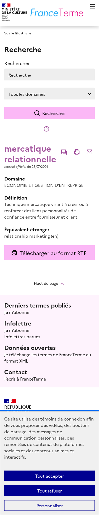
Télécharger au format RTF (53, 252)
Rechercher (53, 113)
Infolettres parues (22, 336)
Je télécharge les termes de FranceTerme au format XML (47, 357)
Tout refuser (49, 491)
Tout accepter (49, 476)
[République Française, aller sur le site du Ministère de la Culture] (13, 13)
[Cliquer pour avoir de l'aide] (46, 129)
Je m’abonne (16, 312)
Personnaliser (49, 505)
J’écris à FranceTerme (25, 379)
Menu (92, 6)
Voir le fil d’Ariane (17, 33)
